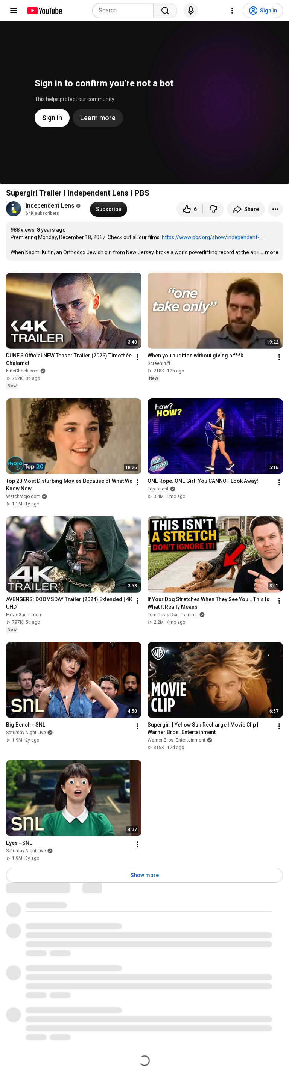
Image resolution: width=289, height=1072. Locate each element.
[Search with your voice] (190, 10)
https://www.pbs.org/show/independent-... (212, 237)
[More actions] (275, 209)
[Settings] (232, 10)
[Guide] (13, 10)
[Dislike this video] (213, 209)
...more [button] (269, 252)
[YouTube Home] (44, 10)
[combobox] (125, 10)
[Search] (165, 10)
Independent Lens (50, 205)
